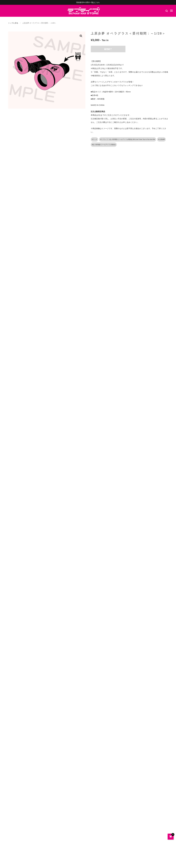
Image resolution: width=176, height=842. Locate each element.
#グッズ (94, 139)
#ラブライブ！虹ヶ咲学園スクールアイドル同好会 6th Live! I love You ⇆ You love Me (127, 139)
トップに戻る (13, 23)
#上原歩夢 (161, 139)
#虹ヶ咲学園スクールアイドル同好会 (104, 144)
